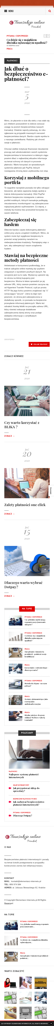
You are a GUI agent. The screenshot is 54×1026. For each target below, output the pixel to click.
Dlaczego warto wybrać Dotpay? (23, 584)
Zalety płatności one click (25, 504)
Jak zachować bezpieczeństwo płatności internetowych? (28, 803)
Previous (45, 35)
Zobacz (9, 436)
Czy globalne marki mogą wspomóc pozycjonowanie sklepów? (35, 622)
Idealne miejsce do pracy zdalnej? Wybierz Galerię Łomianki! (35, 717)
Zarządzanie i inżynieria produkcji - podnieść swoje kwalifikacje (23, 47)
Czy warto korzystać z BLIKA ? (21, 424)
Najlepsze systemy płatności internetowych (23, 776)
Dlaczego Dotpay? (22, 815)
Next (48, 35)
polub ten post (40, 344)
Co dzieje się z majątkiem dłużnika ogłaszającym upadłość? (35, 638)
